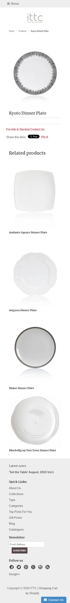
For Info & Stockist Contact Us (25, 129)
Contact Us (55, 599)
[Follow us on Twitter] (19, 568)
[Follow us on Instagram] (41, 568)
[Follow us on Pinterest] (26, 568)
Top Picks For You (20, 511)
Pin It (44, 137)
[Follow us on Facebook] (12, 568)
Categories (16, 505)
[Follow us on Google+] (33, 568)
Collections (16, 494)
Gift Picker (15, 517)
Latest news (17, 466)
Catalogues (16, 529)
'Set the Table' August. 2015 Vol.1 (31, 472)
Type (12, 499)
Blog (12, 523)
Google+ (14, 574)
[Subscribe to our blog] (48, 568)
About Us (15, 488)
